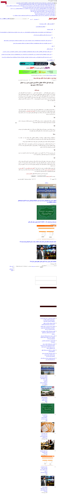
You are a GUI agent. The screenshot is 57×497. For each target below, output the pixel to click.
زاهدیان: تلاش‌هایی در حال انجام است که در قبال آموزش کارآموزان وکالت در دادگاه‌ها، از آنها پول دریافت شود (35, 3)
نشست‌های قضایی (11, 32)
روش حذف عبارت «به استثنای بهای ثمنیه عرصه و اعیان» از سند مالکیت (43, 435)
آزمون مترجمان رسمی (12, 54)
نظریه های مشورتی (38, 32)
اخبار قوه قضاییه (39, 40)
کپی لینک (33, 176)
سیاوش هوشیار (33, 266)
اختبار (50, 176)
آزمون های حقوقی (50, 49)
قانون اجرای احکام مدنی (30, 168)
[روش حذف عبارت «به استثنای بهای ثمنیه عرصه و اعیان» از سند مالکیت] (47, 432)
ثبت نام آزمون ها (5, 57)
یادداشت (37, 26)
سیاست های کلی (36, 35)
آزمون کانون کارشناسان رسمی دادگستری (37, 54)
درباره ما (52, 60)
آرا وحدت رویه (44, 32)
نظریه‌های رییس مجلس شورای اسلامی (21, 32)
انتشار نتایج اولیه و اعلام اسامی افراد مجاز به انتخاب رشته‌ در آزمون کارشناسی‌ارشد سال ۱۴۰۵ (39, 7)
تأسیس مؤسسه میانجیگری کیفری (32, 57)
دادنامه (47, 176)
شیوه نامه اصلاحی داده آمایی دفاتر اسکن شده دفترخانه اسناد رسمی (48, 359)
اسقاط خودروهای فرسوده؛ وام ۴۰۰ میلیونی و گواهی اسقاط (44, 399)
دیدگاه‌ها (46, 183)
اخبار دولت (18, 40)
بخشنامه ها (2, 32)
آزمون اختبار (24, 57)
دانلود (53, 46)
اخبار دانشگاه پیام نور (23, 43)
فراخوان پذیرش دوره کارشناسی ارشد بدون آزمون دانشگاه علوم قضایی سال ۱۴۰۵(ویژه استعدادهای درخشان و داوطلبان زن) (34, 15)
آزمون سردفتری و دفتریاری (7, 51)
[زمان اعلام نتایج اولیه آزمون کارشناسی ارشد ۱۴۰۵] (47, 449)
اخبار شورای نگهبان (48, 43)
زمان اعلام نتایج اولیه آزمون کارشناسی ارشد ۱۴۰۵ (43, 452)
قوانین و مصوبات (50, 29)
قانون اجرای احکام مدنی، (30, 111)
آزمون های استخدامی (5, 54)
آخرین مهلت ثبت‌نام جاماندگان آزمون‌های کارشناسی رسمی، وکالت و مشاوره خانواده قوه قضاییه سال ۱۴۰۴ (37, 4)
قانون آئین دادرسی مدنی (49, 169)
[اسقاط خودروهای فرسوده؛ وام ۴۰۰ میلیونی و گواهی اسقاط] (47, 396)
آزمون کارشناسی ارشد (20, 51)
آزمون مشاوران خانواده (47, 54)
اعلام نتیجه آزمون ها (11, 57)
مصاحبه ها (41, 26)
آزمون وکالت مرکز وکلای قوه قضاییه (34, 51)
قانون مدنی (21, 168)
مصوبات (33, 32)
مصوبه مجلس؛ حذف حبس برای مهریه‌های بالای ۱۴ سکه (45, 14)
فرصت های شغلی (16, 43)
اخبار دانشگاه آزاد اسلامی (31, 43)
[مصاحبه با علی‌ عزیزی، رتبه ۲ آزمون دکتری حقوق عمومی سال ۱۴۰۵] (46, 259)
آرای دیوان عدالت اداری (47, 35)
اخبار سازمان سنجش (32, 40)
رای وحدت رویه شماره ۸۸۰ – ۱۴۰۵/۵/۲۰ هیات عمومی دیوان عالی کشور (43, 11)
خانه (55, 75)
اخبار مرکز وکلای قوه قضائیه (40, 43)
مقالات (44, 26)
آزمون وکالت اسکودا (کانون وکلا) (45, 51)
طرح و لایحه (30, 32)
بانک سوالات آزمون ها (18, 57)
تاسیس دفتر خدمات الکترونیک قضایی (44, 57)
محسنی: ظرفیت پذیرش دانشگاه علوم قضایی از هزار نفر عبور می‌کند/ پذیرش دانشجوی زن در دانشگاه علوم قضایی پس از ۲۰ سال (32, 8)
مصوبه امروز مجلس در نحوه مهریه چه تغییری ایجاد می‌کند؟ (44, 12)
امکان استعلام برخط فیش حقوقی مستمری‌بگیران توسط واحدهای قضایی (48, 323)
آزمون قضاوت (26, 51)
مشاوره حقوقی (49, 24)
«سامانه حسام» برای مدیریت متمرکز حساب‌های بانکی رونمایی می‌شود (42, 10)
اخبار (52, 37)
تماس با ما (49, 60)
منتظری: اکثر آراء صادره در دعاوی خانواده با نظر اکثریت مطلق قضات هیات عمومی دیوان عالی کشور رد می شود (48, 328)
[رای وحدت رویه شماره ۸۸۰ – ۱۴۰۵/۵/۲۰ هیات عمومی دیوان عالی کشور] (46, 219)
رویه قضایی (41, 35)
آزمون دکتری (14, 51)
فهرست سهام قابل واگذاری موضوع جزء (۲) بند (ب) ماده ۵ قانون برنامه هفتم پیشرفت (48, 333)
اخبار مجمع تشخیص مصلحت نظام (10, 40)
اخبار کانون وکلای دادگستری (46, 40)
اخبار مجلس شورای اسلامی (24, 40)
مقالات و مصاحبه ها (43, 24)
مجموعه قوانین (48, 32)
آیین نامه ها (6, 32)
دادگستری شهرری (29, 173)
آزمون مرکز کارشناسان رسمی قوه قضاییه (23, 54)
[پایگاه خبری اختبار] (55, 19)
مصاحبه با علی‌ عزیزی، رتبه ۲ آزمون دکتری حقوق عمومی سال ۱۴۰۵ (43, 261)
